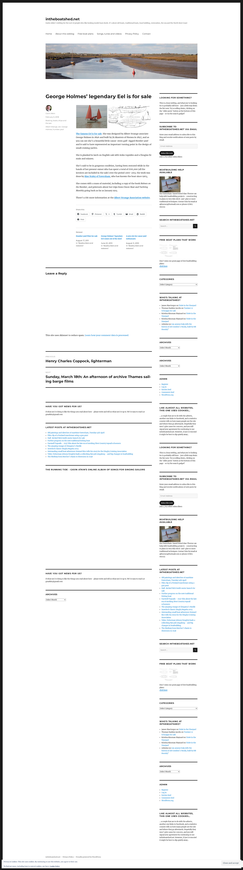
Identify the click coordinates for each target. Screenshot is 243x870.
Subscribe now (167, 153)
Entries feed (166, 390)
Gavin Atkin (50, 113)
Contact (146, 34)
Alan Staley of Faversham (97, 176)
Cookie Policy (55, 866)
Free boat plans (85, 34)
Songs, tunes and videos (109, 34)
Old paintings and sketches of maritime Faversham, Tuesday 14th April (76, 433)
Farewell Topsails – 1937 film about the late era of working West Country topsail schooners (84, 443)
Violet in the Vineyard (187, 305)
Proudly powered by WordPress (88, 857)
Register (164, 384)
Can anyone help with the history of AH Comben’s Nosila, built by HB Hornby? (178, 327)
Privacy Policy (132, 34)
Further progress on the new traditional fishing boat (69, 441)
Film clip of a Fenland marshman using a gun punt (68, 435)
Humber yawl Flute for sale (86, 236)
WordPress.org (167, 395)
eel (59, 127)
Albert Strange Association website (132, 197)
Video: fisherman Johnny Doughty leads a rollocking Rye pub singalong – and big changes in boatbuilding (90, 454)
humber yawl (58, 129)
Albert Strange (51, 127)
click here (163, 266)
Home (49, 34)
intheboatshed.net (63, 19)
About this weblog (64, 34)
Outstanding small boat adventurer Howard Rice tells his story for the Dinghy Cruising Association (87, 451)
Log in (164, 387)
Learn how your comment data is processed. (107, 335)
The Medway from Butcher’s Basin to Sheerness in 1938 (70, 457)
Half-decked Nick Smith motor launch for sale (66, 438)
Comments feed (167, 392)
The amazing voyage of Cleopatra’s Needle (64, 446)
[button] (91, 116)
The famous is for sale (89, 133)
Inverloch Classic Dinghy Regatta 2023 (63, 449)
